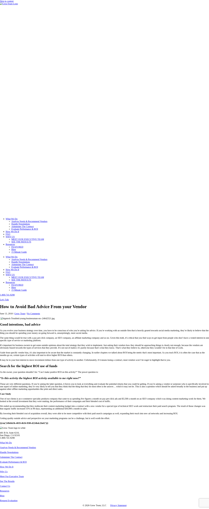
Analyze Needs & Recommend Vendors (18, 447)
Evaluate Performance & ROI (13, 462)
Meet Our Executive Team (12, 476)
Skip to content (7, 1)
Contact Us (5, 486)
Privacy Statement (118, 505)
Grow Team (19, 313)
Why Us (4, 471)
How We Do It (6, 467)
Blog (2, 496)
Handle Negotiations (9, 452)
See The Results (7, 481)
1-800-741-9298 (7, 295)
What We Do (6, 442)
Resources (4, 491)
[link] (11, 219)
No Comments (33, 313)
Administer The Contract (11, 457)
